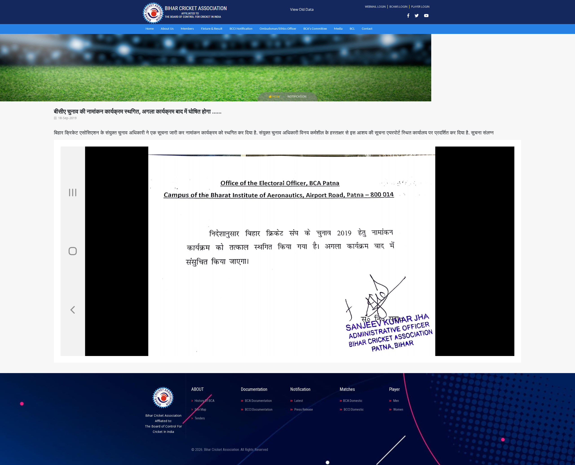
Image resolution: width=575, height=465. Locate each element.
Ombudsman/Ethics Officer (278, 29)
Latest (298, 401)
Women (398, 409)
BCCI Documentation (258, 409)
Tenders (199, 418)
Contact (367, 29)
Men (396, 401)
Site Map (200, 409)
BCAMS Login (398, 7)
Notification (297, 96)
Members (187, 29)
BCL (352, 29)
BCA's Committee (315, 29)
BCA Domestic (352, 401)
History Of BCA (204, 401)
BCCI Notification (241, 29)
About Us (167, 29)
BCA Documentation (258, 401)
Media (338, 29)
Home (150, 29)
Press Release (303, 409)
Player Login (420, 7)
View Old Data (302, 9)
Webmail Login (375, 7)
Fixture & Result (211, 29)
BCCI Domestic (353, 409)
